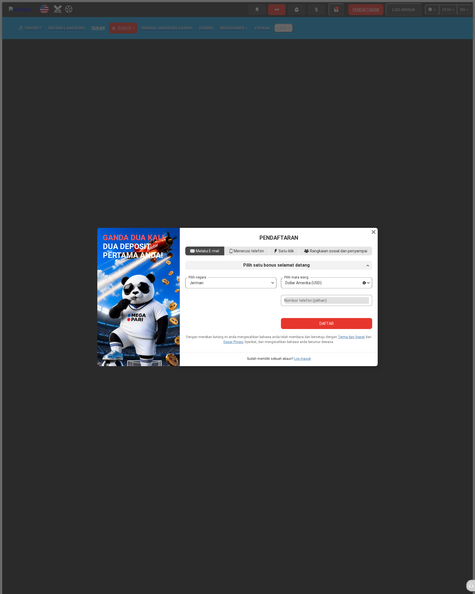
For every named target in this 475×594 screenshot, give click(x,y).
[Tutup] (373, 229)
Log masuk (302, 361)
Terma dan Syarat (351, 340)
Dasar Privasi (233, 345)
